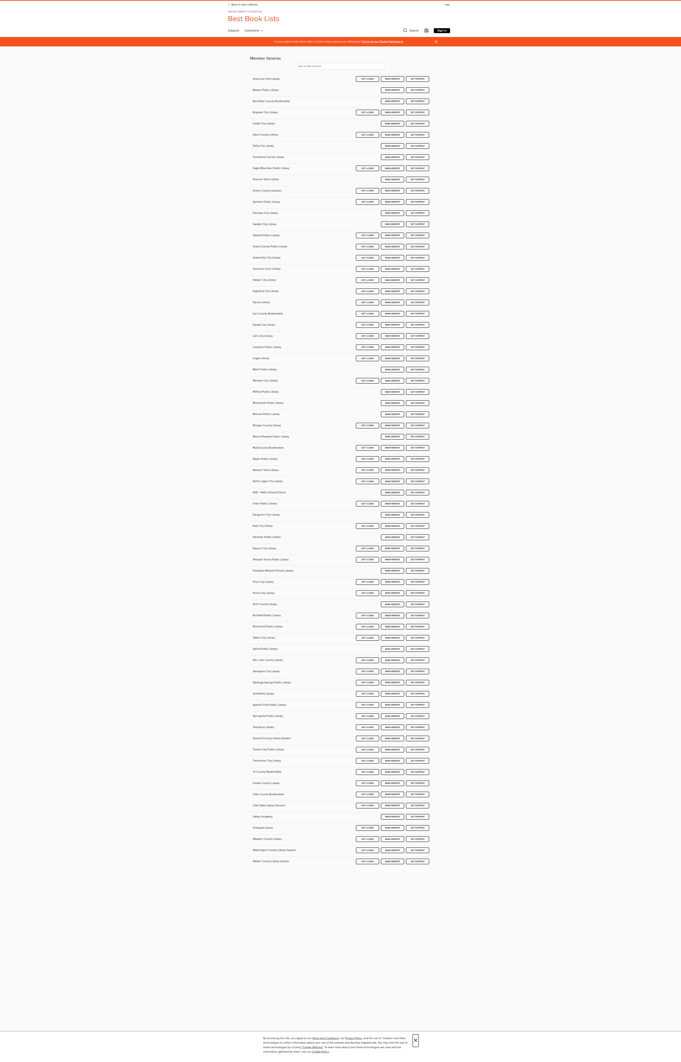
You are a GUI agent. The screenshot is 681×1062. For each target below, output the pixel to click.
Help (447, 5)
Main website (392, 79)
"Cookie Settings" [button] (312, 1047)
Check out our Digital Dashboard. (382, 42)
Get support (418, 79)
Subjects (233, 31)
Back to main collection (244, 4)
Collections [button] (253, 31)
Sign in (442, 31)
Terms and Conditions (325, 1038)
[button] (410, 31)
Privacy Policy (353, 1038)
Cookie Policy (320, 1051)
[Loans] (426, 31)
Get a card (367, 79)
